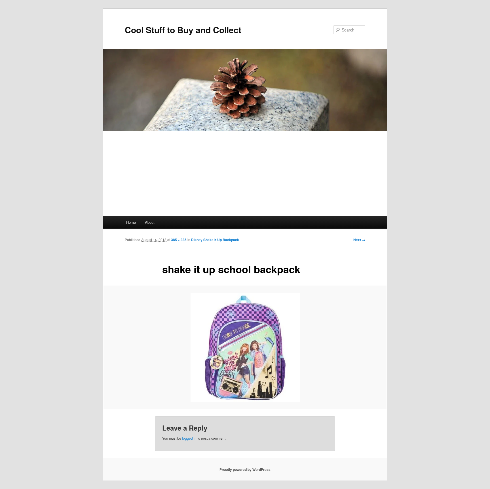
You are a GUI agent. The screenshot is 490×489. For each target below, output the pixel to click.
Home (131, 222)
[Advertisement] (245, 173)
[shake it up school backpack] (245, 347)
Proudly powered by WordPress (245, 469)
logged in (189, 438)
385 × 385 (179, 239)
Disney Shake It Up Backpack (215, 239)
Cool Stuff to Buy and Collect (183, 30)
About (150, 222)
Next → (359, 239)
